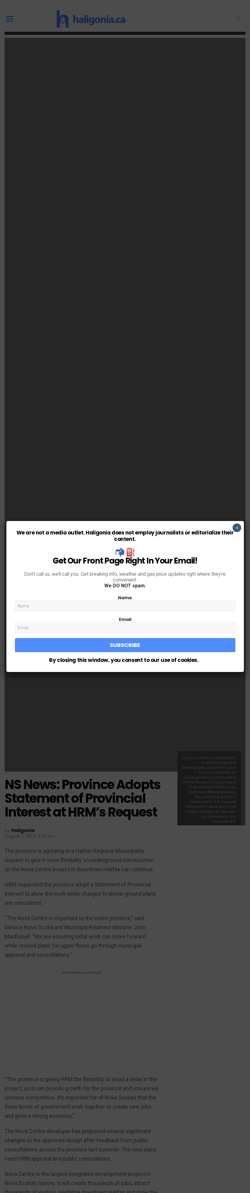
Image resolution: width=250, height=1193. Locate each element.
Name (125, 598)
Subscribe (125, 645)
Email (125, 619)
